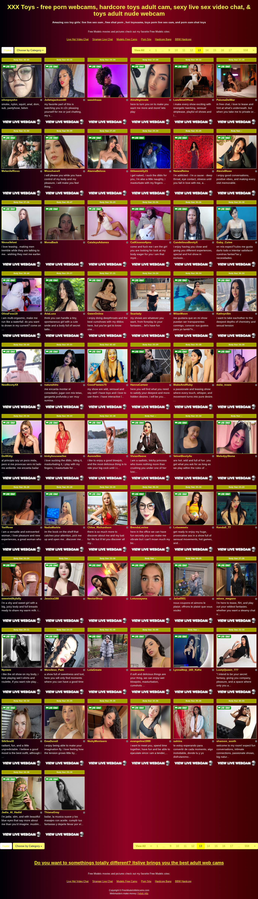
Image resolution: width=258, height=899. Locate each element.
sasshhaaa (94, 99)
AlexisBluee (224, 170)
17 (230, 50)
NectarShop (95, 598)
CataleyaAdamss (98, 242)
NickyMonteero (97, 741)
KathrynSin (223, 313)
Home (7, 50)
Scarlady (135, 313)
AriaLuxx (50, 313)
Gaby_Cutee (224, 242)
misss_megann (226, 598)
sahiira (177, 741)
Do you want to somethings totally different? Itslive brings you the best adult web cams (129, 862)
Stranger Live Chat (102, 39)
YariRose (7, 527)
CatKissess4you (140, 242)
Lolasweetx (180, 527)
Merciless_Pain (54, 669)
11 (183, 50)
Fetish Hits (142, 893)
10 (176, 50)
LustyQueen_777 (227, 669)
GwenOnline (95, 313)
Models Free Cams (127, 39)
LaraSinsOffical (183, 99)
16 (222, 50)
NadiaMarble (52, 527)
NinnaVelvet (9, 242)
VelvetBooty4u (182, 456)
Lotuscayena (138, 598)
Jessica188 (51, 598)
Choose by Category (29, 50)
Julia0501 (179, 598)
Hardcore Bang (163, 39)
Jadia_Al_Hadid (12, 812)
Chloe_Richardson (99, 527)
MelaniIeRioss (11, 170)
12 (191, 50)
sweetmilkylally (11, 598)
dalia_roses (223, 384)
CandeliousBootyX (185, 242)
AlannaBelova (96, 170)
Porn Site (146, 39)
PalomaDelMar (225, 99)
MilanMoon (180, 313)
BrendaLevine (139, 527)
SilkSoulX (8, 741)
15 (214, 50)
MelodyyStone (225, 456)
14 (207, 50)
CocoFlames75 (97, 384)
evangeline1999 (140, 741)
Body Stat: (21, 60)
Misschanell (52, 170)
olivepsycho (9, 99)
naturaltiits (51, 384)
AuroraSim (94, 456)
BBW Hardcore (183, 39)
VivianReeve (138, 456)
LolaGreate (94, 669)
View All (139, 50)
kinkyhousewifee (55, 456)
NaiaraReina (181, 170)
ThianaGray (51, 812)
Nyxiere (6, 669)
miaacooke (137, 669)
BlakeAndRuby (183, 384)
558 (245, 50)
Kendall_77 (223, 527)
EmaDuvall (51, 741)
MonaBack (51, 242)
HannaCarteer (139, 384)
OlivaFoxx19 (10, 313)
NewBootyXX (10, 384)
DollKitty (7, 456)
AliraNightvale (139, 99)
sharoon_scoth (226, 741)
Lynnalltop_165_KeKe (187, 669)
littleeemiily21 (139, 170)
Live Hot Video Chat (78, 39)
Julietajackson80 (55, 99)
